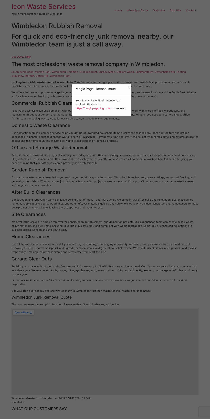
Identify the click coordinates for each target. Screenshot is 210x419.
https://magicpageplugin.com (94, 108)
